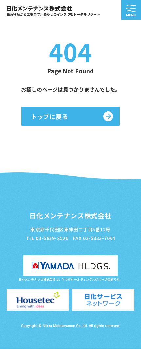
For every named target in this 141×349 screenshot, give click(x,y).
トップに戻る (49, 116)
